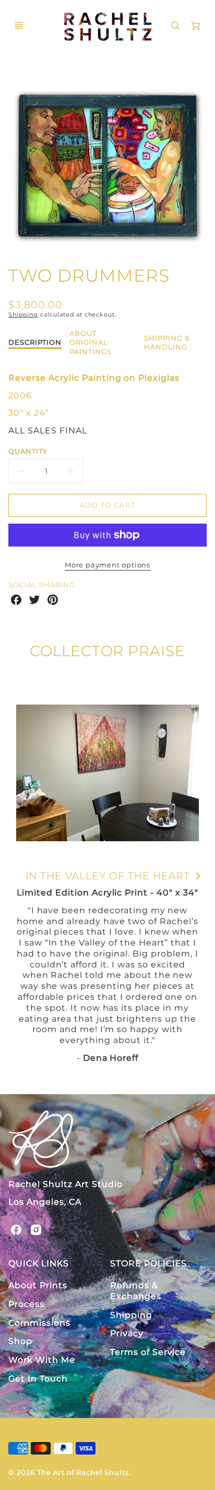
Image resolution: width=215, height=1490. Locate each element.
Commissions (39, 1323)
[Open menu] (18, 25)
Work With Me (41, 1360)
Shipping (23, 314)
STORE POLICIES (148, 1263)
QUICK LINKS (38, 1263)
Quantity (27, 451)
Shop (20, 1341)
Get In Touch (38, 1379)
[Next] (197, 876)
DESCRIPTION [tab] (35, 342)
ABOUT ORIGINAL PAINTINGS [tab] (90, 342)
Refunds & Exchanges (135, 1290)
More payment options (107, 565)
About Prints (37, 1285)
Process (26, 1304)
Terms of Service (148, 1352)
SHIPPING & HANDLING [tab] (167, 342)
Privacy (127, 1333)
